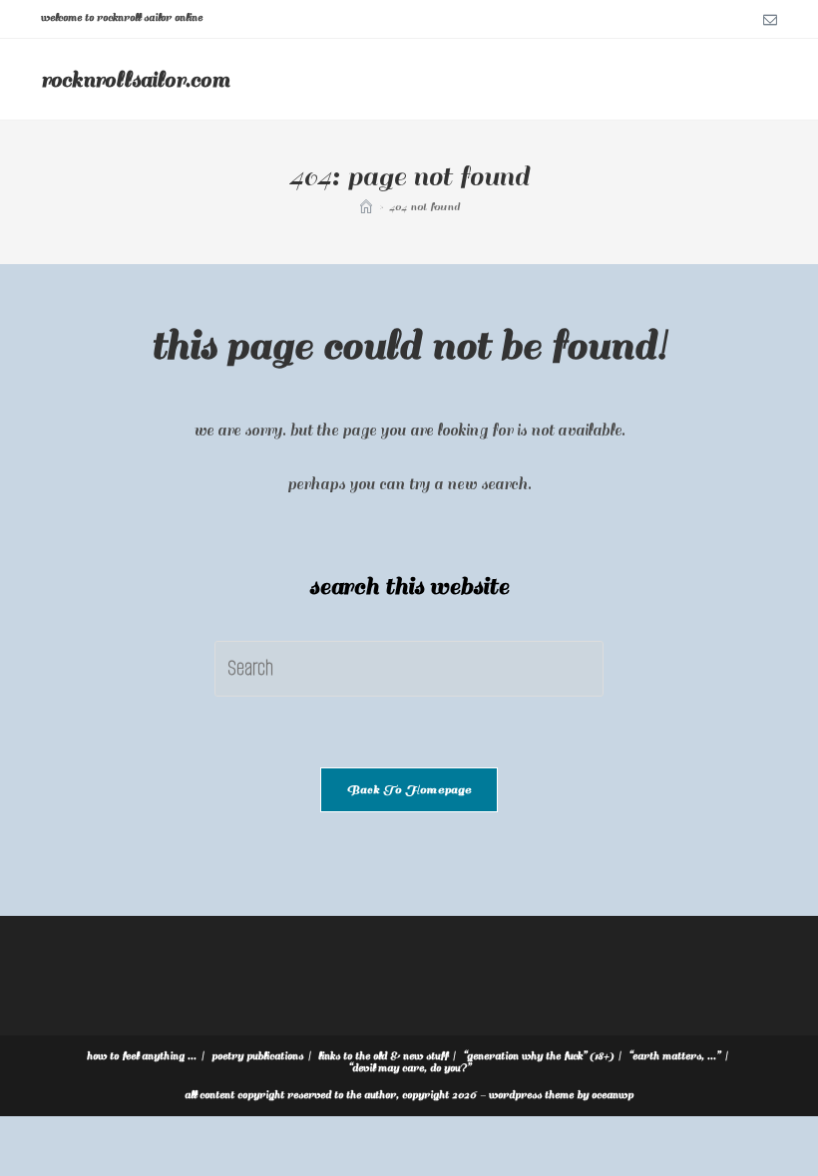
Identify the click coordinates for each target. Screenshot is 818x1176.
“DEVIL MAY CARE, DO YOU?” (409, 1068)
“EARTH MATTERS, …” (674, 1056)
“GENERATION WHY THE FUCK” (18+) (538, 1056)
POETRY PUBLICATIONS (257, 1056)
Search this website (409, 586)
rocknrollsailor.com (135, 80)
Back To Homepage (409, 789)
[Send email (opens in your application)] (767, 19)
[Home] (366, 206)
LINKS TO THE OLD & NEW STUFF (383, 1056)
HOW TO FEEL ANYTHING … (142, 1056)
